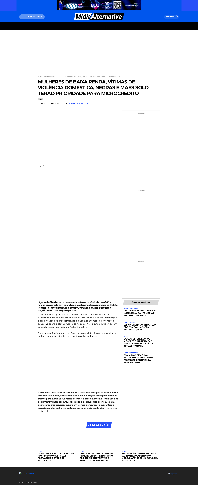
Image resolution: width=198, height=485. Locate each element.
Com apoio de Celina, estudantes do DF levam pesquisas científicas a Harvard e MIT (138, 359)
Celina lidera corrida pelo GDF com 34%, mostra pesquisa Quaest (140, 327)
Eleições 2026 (129, 322)
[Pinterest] (147, 103)
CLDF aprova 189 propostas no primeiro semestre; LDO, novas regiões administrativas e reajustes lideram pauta (97, 456)
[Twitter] (142, 103)
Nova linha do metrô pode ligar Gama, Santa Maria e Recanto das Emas (140, 313)
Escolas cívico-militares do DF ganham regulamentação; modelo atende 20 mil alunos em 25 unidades (140, 456)
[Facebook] (136, 103)
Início (40, 77)
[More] (157, 103)
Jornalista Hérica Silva (79, 104)
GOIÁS (126, 336)
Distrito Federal (49, 77)
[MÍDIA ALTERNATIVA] (71, 473)
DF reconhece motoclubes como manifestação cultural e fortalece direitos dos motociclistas (56, 456)
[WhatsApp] (152, 103)
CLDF (59, 77)
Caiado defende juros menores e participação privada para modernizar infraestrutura (139, 342)
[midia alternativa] (99, 16)
